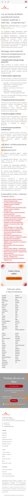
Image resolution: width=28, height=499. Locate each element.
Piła (2, 336)
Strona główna (4, 25)
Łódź (16, 317)
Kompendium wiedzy (14, 25)
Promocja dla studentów (8, 476)
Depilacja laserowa (7, 439)
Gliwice (3, 319)
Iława (3, 324)
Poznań (3, 343)
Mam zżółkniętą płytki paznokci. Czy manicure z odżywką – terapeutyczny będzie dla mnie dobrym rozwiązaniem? (15, 237)
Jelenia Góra (4, 327)
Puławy (3, 348)
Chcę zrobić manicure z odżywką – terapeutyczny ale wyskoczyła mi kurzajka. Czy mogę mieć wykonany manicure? (14, 217)
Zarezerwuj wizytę (14, 278)
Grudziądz (4, 322)
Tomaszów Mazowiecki (19, 345)
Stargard (4, 365)
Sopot (3, 358)
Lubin (16, 312)
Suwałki (3, 367)
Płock (3, 340)
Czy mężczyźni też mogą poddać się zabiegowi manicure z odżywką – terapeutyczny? (13, 204)
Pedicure (4, 437)
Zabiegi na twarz (6, 444)
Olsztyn (16, 326)
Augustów (4, 295)
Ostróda (3, 333)
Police (3, 341)
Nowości (4, 471)
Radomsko (4, 352)
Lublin (16, 314)
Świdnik (16, 335)
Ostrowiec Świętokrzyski (19, 329)
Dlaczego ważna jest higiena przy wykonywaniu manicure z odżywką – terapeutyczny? (13, 232)
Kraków (16, 307)
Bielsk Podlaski (5, 300)
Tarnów (16, 341)
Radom (3, 350)
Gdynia (3, 317)
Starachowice (5, 363)
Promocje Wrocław (7, 469)
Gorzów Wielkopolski (6, 321)
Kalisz (3, 329)
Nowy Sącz (17, 322)
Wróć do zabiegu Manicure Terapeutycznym (13, 262)
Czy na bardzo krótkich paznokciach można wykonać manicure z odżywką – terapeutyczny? (15, 209)
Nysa (16, 324)
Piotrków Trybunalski (6, 338)
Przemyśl (3, 346)
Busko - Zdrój (4, 304)
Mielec (16, 319)
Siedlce (3, 355)
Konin (16, 304)
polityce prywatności (20, 484)
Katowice (17, 295)
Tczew (16, 343)
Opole (16, 327)
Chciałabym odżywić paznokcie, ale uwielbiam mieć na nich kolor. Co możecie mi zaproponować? (15, 241)
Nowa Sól (17, 321)
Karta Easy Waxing (6, 474)
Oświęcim (4, 335)
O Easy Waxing (6, 452)
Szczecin (17, 333)
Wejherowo (17, 352)
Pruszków (4, 345)
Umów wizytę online (14, 386)
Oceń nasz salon (6, 459)
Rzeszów (3, 353)
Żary (16, 362)
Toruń (16, 346)
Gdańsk (3, 316)
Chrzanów (4, 309)
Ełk (2, 314)
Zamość (16, 358)
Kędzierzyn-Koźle (18, 297)
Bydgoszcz (4, 305)
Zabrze (16, 357)
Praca (3, 456)
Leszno (16, 310)
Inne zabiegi (5, 446)
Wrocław (17, 355)
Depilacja (4, 433)
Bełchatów (4, 297)
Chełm (3, 307)
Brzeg (3, 302)
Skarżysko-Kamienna (6, 357)
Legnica (16, 309)
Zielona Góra (17, 360)
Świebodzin (17, 336)
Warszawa (17, 350)
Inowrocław (4, 326)
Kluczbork (17, 300)
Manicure (4, 435)
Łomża (16, 316)
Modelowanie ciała (7, 441)
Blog (3, 461)
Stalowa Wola (5, 362)
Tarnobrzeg (17, 340)
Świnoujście (17, 338)
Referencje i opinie (6, 463)
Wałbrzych (17, 348)
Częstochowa (5, 310)
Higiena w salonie (6, 454)
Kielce (16, 299)
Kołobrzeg (17, 302)
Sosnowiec (4, 360)
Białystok (4, 299)
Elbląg (3, 312)
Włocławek (17, 353)
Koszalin (17, 305)
